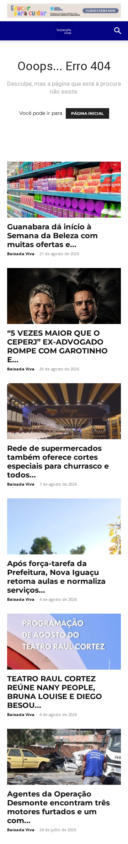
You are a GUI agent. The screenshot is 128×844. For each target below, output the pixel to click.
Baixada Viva (20, 253)
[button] (118, 30)
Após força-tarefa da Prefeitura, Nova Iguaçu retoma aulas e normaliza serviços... (56, 576)
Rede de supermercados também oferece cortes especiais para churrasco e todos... (58, 461)
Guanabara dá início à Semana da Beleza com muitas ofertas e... (52, 235)
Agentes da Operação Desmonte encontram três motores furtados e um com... (58, 807)
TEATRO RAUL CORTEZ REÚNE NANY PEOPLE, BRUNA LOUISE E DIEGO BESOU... (54, 692)
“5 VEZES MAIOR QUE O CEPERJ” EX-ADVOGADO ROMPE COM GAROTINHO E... (57, 346)
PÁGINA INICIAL (87, 113)
